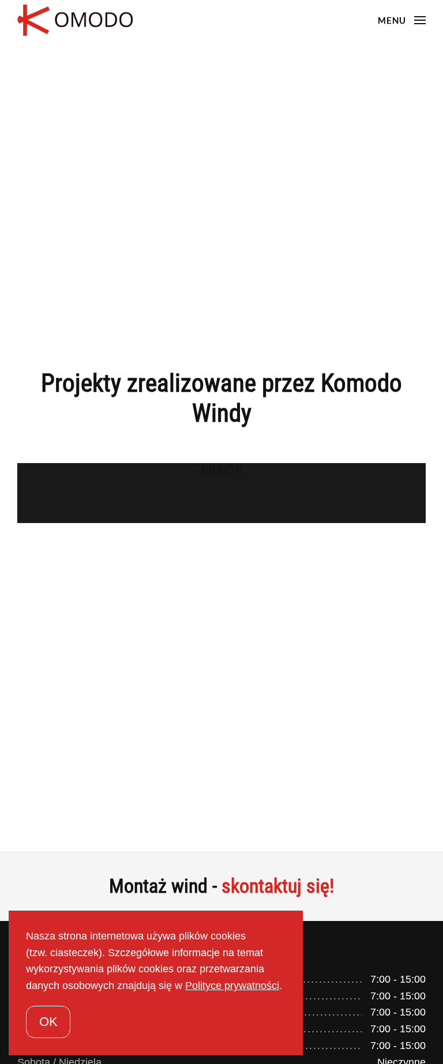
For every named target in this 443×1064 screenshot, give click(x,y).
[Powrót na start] (77, 20)
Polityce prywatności (232, 985)
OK (48, 1021)
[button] (402, 20)
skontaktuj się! (278, 885)
